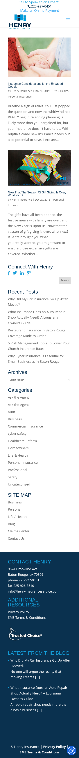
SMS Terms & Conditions (27, 617)
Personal (14, 509)
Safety (12, 477)
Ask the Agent (18, 397)
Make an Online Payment (39, 10)
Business (15, 419)
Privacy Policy (18, 612)
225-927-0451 (29, 580)
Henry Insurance (22, 91)
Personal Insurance (20, 96)
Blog (11, 524)
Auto (11, 412)
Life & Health (60, 91)
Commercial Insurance (25, 426)
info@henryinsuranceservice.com (34, 591)
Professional (17, 470)
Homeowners (18, 448)
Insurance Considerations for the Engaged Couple (35, 85)
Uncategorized (19, 484)
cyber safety (17, 433)
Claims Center (18, 531)
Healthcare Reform (22, 441)
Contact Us (16, 538)
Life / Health (17, 516)
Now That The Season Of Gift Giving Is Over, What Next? (37, 194)
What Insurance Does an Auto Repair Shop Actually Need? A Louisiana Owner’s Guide (36, 317)
